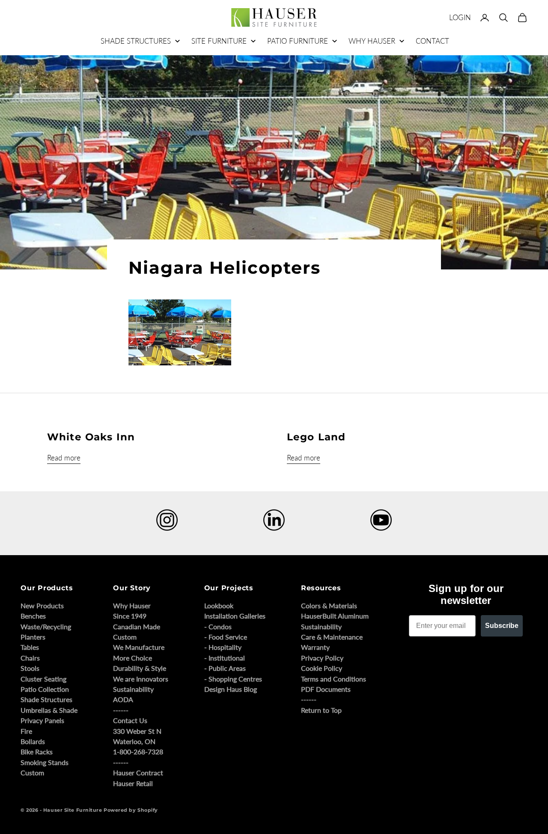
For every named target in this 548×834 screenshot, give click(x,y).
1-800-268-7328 (138, 751)
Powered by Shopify (131, 810)
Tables (30, 647)
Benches (33, 616)
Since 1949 (129, 616)
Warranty (315, 647)
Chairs (30, 658)
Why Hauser (132, 605)
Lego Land (316, 437)
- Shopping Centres (233, 679)
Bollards (33, 741)
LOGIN (460, 17)
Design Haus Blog (230, 689)
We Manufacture (138, 647)
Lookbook (218, 605)
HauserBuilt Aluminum (335, 616)
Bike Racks (37, 751)
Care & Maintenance (332, 637)
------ (120, 710)
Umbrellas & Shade (49, 710)
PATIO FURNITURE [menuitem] (297, 40)
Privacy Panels (42, 720)
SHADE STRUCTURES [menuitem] (136, 40)
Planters (33, 637)
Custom (32, 772)
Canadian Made (136, 626)
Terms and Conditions (333, 679)
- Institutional (224, 658)
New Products (42, 605)
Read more (63, 457)
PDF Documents (326, 689)
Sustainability (133, 689)
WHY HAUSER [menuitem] (371, 40)
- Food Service (225, 637)
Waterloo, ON (134, 741)
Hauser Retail (133, 783)
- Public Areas (225, 668)
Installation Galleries (234, 616)
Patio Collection (45, 689)
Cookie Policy (321, 668)
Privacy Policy (322, 658)
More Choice (132, 658)
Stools (30, 668)
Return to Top (321, 710)
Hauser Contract (138, 772)
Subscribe (501, 625)
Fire (26, 731)
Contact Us (130, 720)
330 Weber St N (137, 731)
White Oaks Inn (91, 437)
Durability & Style (139, 668)
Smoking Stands (44, 762)
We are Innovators (140, 679)
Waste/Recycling (46, 626)
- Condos (218, 626)
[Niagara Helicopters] (179, 331)
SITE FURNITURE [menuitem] (219, 40)
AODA (123, 699)
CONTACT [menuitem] (432, 40)
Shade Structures (46, 699)
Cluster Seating (43, 679)
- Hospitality (222, 647)
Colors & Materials (329, 605)
